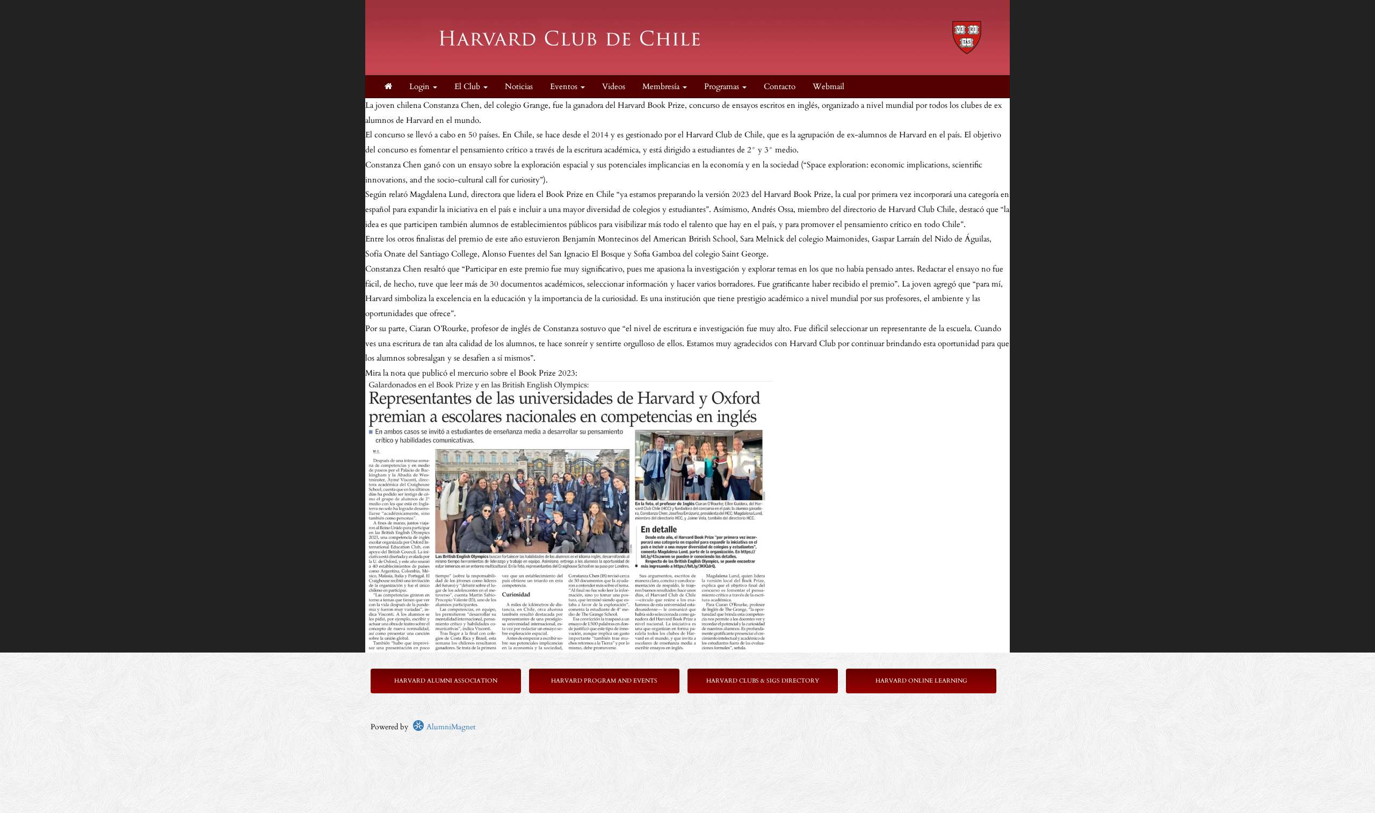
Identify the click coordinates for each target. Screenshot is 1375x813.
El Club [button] (468, 86)
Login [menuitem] (420, 86)
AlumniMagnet (449, 727)
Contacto (779, 86)
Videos (613, 86)
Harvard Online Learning (921, 681)
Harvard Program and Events (604, 681)
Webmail (828, 86)
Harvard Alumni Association (445, 681)
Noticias (519, 86)
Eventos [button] (565, 86)
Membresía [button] (662, 86)
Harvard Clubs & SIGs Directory (762, 681)
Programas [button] (722, 86)
